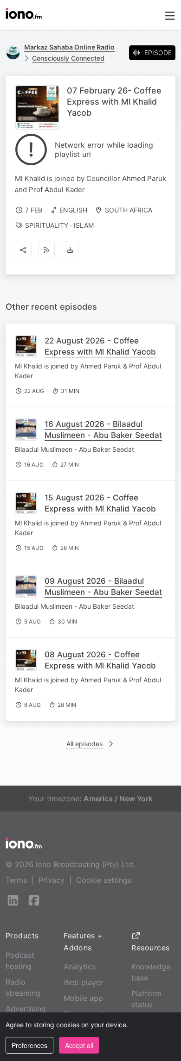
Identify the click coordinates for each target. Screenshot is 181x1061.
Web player (83, 982)
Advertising (26, 1008)
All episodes (84, 744)
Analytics (80, 966)
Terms (16, 880)
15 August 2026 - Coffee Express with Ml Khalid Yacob (100, 503)
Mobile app (83, 998)
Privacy (52, 880)
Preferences (29, 1045)
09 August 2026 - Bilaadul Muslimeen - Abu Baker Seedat (103, 586)
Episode (158, 52)
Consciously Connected (68, 58)
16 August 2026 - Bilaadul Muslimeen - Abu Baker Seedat (103, 429)
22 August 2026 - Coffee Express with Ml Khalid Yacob (100, 346)
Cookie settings (103, 880)
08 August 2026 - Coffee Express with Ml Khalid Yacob (100, 660)
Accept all (79, 1045)
